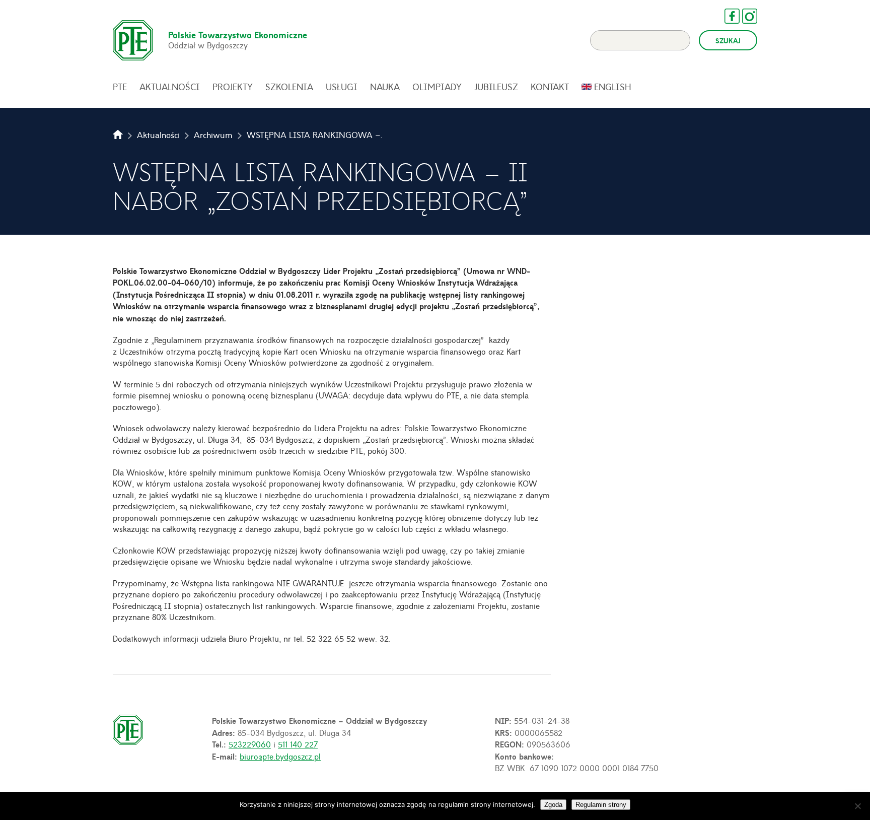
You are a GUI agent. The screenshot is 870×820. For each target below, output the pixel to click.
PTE (120, 87)
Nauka (385, 87)
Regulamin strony (600, 804)
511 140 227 (298, 743)
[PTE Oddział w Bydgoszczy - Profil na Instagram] (744, 16)
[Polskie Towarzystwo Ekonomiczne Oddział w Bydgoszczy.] (118, 134)
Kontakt (550, 87)
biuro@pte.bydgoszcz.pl (280, 756)
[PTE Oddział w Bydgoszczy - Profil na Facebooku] (727, 16)
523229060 (250, 743)
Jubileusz (496, 87)
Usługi (341, 87)
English (612, 87)
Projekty (232, 87)
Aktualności (169, 87)
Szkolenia (289, 87)
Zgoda (553, 804)
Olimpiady (437, 87)
